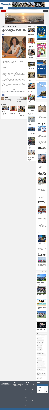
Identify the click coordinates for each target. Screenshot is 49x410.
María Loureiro (42, 366)
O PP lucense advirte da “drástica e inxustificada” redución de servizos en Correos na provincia (31, 79)
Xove (25, 405)
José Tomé (38, 366)
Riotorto (32, 402)
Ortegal (32, 397)
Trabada (26, 403)
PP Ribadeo (41, 370)
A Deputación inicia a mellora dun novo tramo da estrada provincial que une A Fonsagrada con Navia (31, 146)
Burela (38, 341)
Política (7, 8)
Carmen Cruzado (39, 342)
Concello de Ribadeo (17, 91)
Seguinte (21, 97)
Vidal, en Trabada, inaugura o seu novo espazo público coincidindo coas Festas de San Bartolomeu (31, 123)
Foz (44, 361)
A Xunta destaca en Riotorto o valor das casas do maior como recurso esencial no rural (31, 90)
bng (41, 338)
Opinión (26, 397)
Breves (9, 8)
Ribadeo (26, 402)
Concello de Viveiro (39, 350)
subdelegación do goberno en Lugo (41, 374)
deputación (38, 357)
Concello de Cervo (39, 346)
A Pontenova (26, 384)
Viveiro (38, 377)
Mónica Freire (3, 92)
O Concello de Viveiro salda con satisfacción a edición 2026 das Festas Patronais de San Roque (31, 101)
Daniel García (39, 353)
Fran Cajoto (38, 362)
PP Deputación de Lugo (40, 369)
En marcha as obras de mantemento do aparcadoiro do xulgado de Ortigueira (31, 133)
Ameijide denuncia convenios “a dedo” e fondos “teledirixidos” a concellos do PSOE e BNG (5, 112)
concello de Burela (39, 345)
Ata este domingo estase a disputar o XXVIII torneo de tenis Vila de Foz (41, 319)
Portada (2, 8)
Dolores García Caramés (40, 361)
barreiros (38, 338)
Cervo (43, 342)
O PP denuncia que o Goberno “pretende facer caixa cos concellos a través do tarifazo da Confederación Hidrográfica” (31, 158)
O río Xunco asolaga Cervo (16, 392)
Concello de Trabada (22, 91)
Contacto (16, 8)
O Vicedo (32, 395)
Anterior (6, 97)
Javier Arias (42, 362)
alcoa (38, 337)
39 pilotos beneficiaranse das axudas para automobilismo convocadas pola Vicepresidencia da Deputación (41, 329)
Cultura (13, 8)
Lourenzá (32, 392)
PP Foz (38, 370)
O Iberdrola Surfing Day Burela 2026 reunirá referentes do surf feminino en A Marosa (41, 308)
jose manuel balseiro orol (40, 365)
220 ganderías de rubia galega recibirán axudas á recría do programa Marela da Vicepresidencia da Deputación (31, 68)
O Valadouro (26, 395)
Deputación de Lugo (39, 358)
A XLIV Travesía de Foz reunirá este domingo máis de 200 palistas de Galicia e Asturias (41, 295)
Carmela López (41, 341)
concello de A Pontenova (6, 91)
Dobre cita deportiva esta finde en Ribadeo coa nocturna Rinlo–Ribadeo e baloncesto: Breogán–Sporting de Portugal (41, 282)
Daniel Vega (43, 353)
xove (40, 377)
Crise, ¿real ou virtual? (15, 388)
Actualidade (4, 8)
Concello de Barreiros (12, 91)
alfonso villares (41, 337)
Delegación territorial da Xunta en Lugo (41, 355)
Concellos (32, 389)
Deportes (11, 8)
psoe (44, 370)
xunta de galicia (39, 378)
